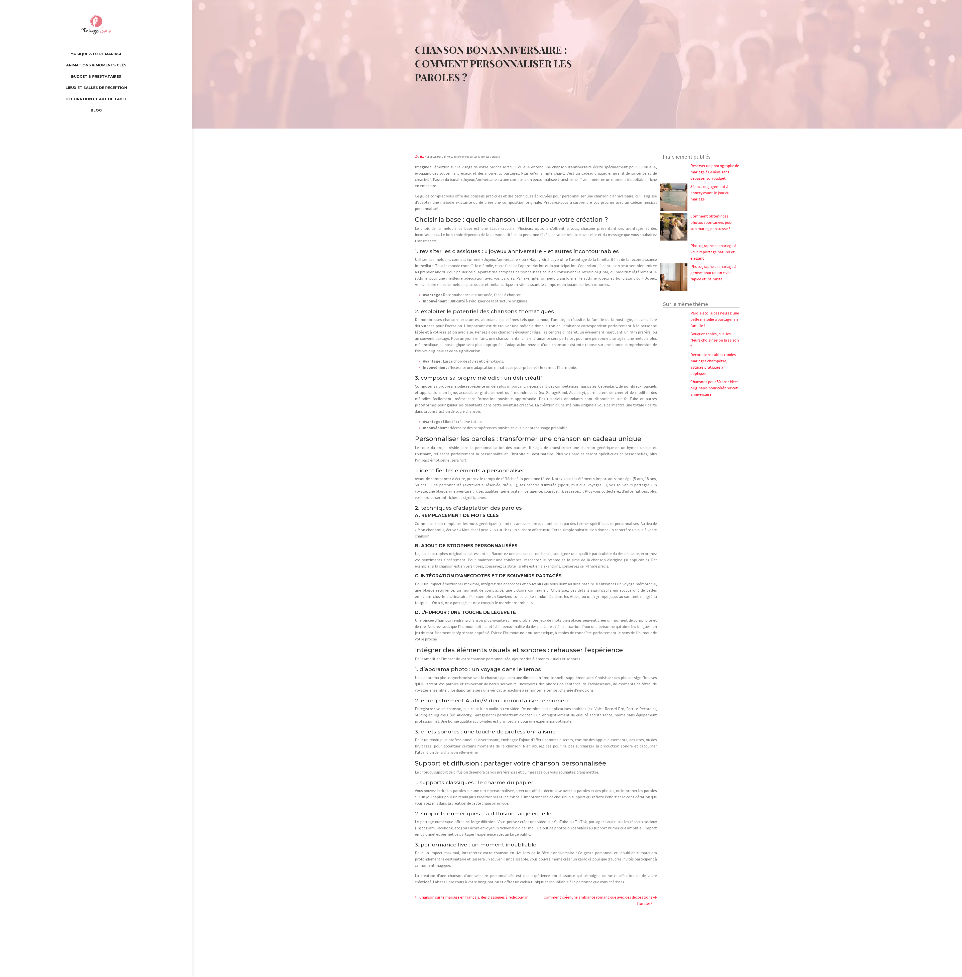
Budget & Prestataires (96, 76)
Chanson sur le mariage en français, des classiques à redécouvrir (473, 897)
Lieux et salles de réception (96, 87)
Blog (96, 110)
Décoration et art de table (96, 99)
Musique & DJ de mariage (96, 54)
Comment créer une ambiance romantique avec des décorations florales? (598, 900)
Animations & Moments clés (96, 65)
